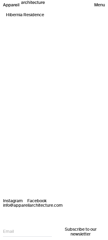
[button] (99, 5)
